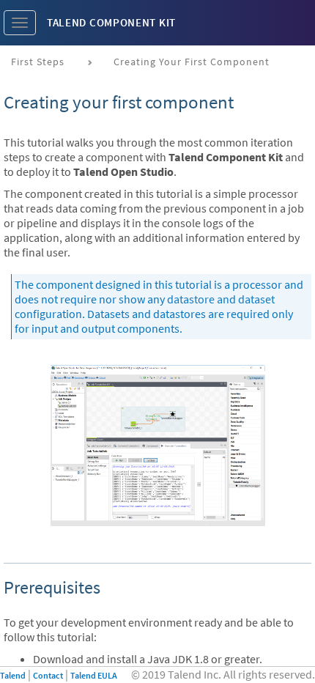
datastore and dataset (221, 299)
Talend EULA (93, 675)
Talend (13, 675)
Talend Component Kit (111, 22)
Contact (48, 675)
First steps (37, 61)
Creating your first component (192, 61)
